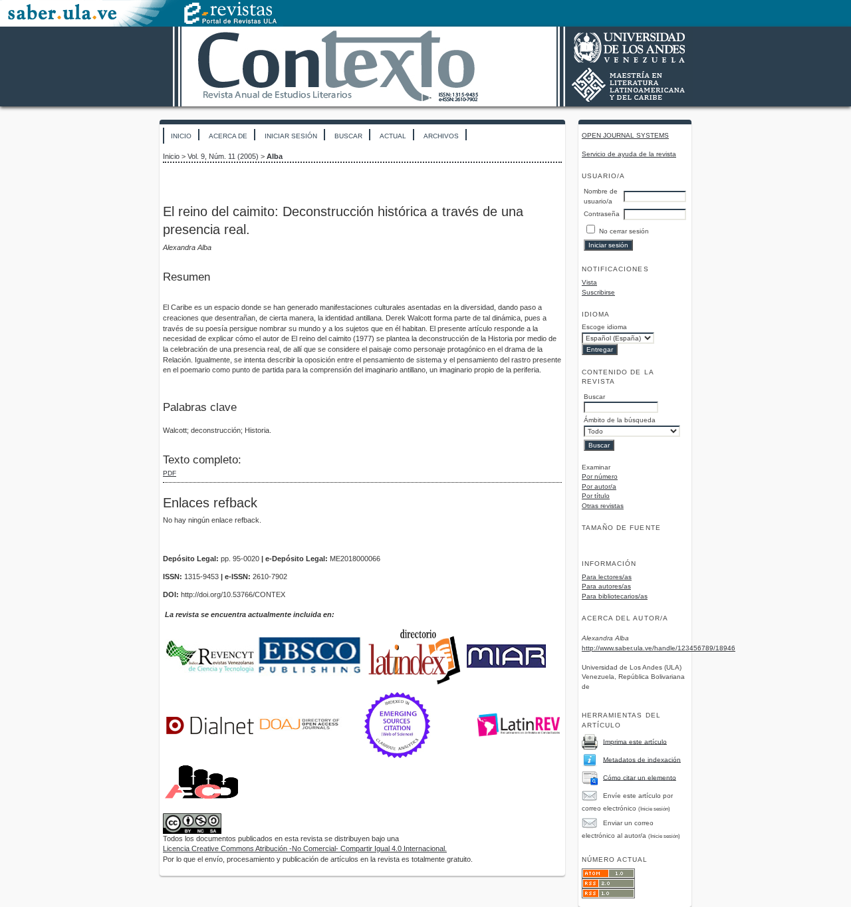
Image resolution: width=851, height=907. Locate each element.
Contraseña (602, 213)
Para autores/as (606, 586)
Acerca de (228, 136)
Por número (600, 476)
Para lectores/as (607, 577)
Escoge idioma (604, 326)
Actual (393, 136)
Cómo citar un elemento (639, 777)
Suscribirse (598, 292)
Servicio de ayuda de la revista (629, 154)
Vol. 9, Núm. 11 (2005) (223, 156)
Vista (589, 282)
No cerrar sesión (624, 231)
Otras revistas (603, 505)
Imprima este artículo (635, 741)
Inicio (181, 136)
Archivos (441, 136)
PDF (169, 473)
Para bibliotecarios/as (615, 596)
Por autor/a (599, 486)
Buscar (348, 136)
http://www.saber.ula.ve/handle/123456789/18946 (658, 648)
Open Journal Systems (625, 135)
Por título (596, 495)
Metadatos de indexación (642, 759)
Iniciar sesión (291, 136)
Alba (275, 156)
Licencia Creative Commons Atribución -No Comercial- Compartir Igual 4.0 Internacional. (305, 848)
